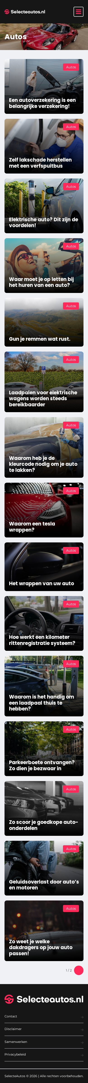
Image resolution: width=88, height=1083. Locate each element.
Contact (11, 1016)
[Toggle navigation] (78, 12)
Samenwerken (16, 1042)
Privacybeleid (15, 1054)
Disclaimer (13, 1029)
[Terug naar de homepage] (25, 12)
